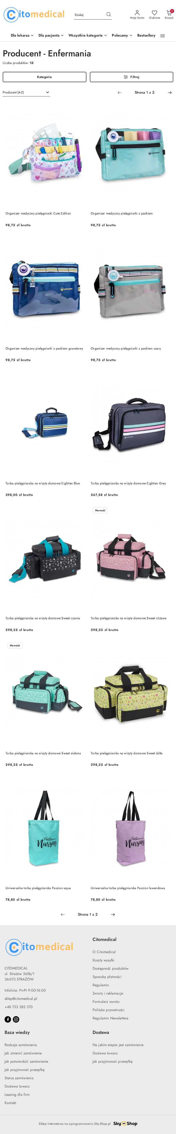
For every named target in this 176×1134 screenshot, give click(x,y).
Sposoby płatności (107, 976)
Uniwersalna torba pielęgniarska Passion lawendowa (128, 888)
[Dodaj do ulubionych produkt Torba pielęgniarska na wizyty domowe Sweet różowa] (165, 510)
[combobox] (26, 92)
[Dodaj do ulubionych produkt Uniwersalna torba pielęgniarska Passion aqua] (80, 780)
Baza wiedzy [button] (17, 1032)
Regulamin (101, 985)
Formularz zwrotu (106, 1001)
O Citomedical (104, 952)
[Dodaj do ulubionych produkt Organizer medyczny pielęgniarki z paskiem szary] (165, 241)
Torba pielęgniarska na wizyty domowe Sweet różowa (129, 618)
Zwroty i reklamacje (108, 993)
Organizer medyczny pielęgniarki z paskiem (122, 213)
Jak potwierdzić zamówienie (26, 1061)
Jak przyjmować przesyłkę (24, 1069)
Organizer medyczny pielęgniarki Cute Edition (38, 213)
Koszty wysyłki (103, 960)
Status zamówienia (19, 1078)
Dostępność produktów (111, 968)
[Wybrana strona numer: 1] (144, 92)
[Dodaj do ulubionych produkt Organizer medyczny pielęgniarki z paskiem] (165, 106)
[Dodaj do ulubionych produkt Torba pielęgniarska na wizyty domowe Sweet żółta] (165, 645)
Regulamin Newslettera (110, 1018)
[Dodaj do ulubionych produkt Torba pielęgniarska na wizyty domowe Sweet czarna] (80, 510)
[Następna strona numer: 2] (169, 92)
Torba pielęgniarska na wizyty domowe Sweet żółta (126, 753)
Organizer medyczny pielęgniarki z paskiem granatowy (44, 348)
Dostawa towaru (17, 1086)
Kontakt (10, 1102)
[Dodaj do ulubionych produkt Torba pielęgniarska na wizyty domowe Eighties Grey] (165, 376)
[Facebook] (8, 1019)
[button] (122, 36)
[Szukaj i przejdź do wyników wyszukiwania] (108, 15)
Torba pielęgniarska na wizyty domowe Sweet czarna (43, 618)
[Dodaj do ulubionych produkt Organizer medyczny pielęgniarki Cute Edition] (80, 106)
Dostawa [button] (101, 1032)
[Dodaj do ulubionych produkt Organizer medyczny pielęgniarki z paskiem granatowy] (80, 241)
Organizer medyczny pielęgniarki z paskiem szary (126, 348)
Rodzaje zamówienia (21, 1044)
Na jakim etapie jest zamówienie (118, 1044)
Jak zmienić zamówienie (23, 1053)
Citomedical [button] (104, 939)
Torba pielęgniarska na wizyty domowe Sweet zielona (43, 753)
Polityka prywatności (108, 1009)
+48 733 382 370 (19, 1007)
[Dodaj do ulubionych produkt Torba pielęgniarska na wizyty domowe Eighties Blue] (80, 376)
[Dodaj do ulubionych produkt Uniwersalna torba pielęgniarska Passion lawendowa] (165, 780)
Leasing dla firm (17, 1094)
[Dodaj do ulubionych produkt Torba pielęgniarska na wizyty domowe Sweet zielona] (80, 645)
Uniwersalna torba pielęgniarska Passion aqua (38, 888)
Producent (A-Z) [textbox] (13, 92)
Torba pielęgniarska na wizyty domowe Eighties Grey (128, 483)
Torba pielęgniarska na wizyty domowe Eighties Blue (43, 483)
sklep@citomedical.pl (21, 998)
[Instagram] (16, 1019)
